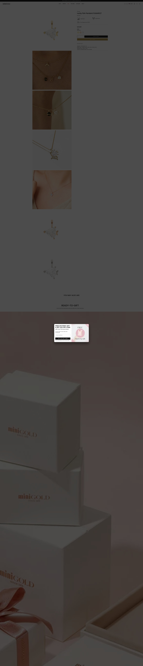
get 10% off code (63, 338)
